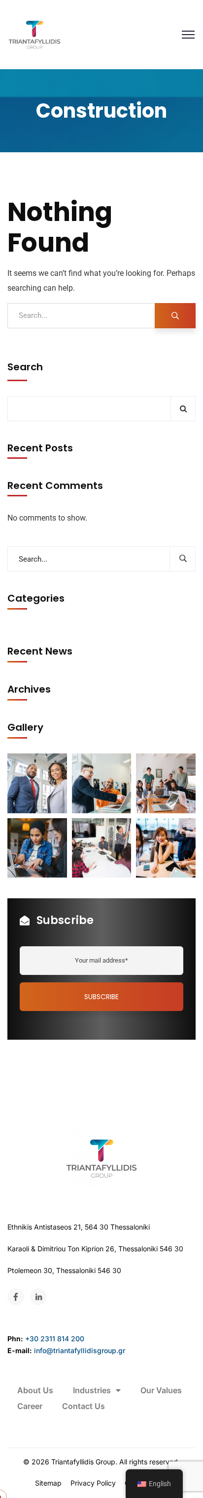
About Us (35, 1390)
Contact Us (83, 1406)
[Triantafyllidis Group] (34, 34)
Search (25, 367)
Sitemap (48, 1483)
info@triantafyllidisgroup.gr (79, 1350)
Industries (92, 1390)
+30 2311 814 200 (54, 1338)
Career (29, 1406)
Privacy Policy (93, 1483)
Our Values (161, 1390)
